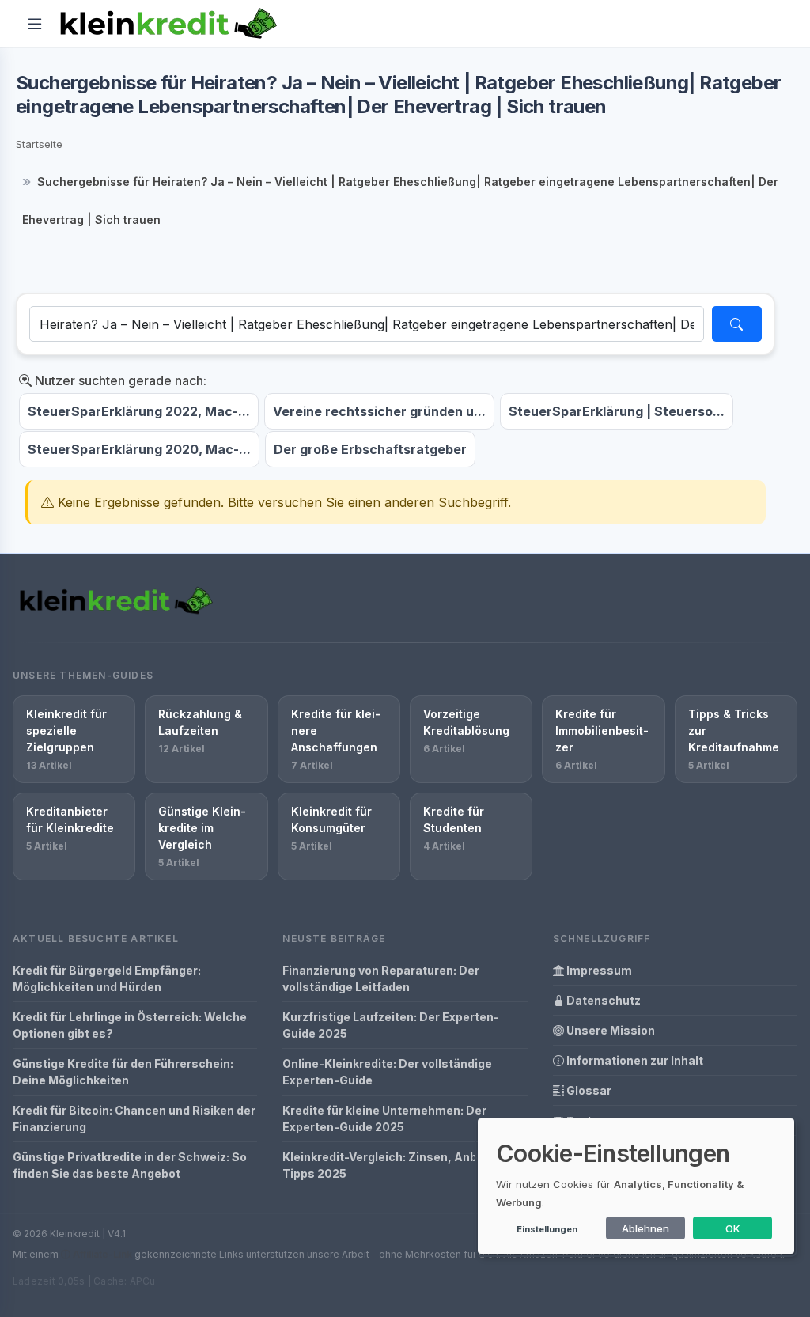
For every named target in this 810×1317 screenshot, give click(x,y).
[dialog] (636, 1186)
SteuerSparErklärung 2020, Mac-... (139, 449)
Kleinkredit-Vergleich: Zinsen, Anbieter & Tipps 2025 (398, 1165)
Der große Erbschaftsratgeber (370, 449)
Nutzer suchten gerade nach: (119, 380)
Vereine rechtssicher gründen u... (379, 411)
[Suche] (737, 324)
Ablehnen (645, 1228)
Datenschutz (602, 1000)
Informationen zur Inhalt (633, 1060)
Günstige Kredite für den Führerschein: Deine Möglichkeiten (123, 1072)
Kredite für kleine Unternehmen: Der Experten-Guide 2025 (384, 1118)
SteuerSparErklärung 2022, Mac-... (139, 411)
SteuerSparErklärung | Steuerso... (617, 411)
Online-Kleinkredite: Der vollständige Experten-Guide (387, 1072)
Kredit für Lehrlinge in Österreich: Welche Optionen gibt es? (130, 1025)
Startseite (39, 144)
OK (732, 1228)
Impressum (598, 970)
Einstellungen (547, 1229)
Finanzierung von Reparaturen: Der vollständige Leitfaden (380, 978)
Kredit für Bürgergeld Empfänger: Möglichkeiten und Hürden (107, 978)
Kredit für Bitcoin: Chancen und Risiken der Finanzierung (134, 1118)
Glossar (587, 1090)
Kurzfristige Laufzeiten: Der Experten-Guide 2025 (390, 1025)
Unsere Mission (609, 1030)
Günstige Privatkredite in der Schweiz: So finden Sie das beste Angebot (130, 1165)
